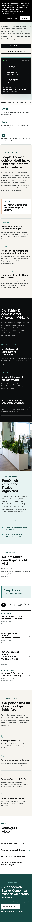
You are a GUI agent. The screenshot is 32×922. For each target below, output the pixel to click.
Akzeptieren (25, 18)
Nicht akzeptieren (12, 18)
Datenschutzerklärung (8, 13)
